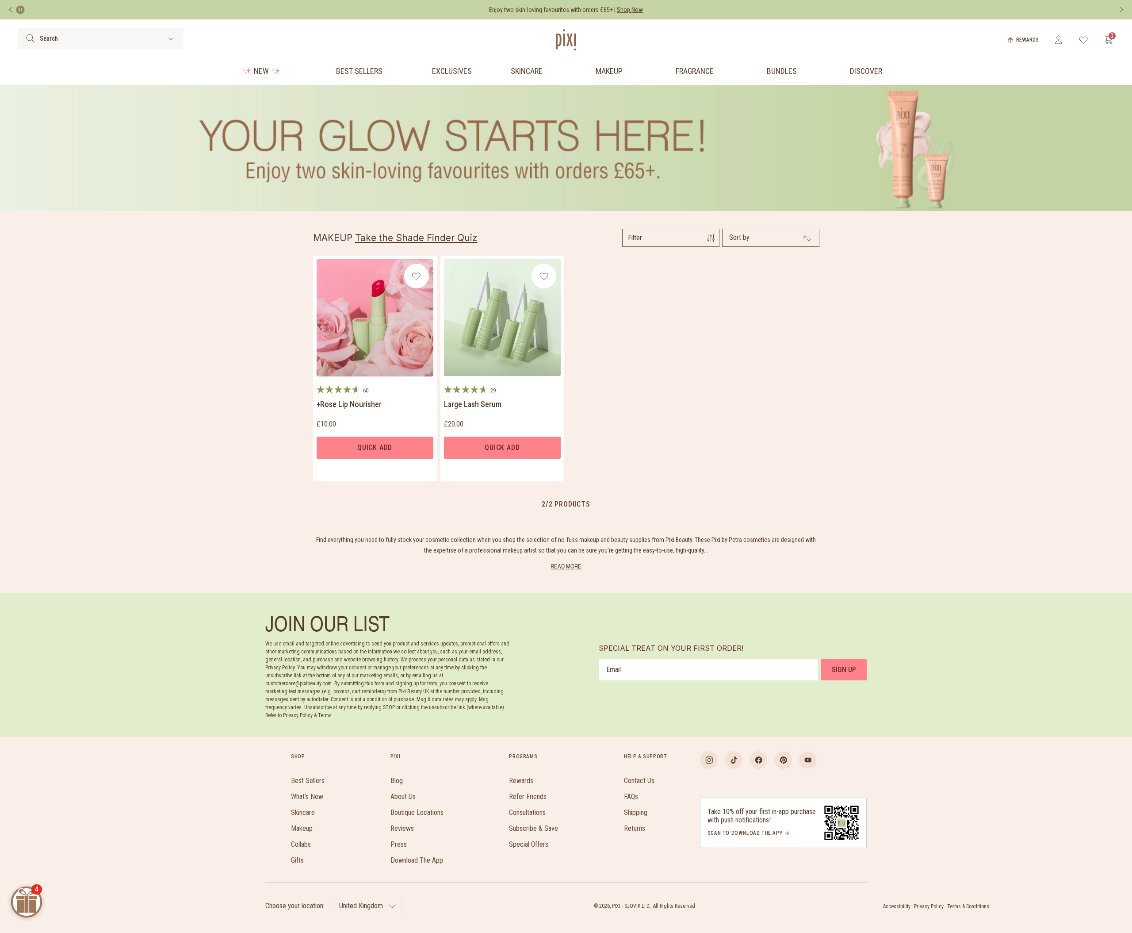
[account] (1058, 40)
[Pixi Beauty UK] (566, 39)
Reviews (402, 828)
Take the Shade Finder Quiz (416, 237)
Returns (634, 828)
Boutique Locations (417, 812)
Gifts (297, 860)
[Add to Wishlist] (416, 276)
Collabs (301, 844)
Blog (396, 780)
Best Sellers (359, 71)
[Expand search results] (171, 38)
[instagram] (709, 760)
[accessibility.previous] (10, 10)
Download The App (416, 860)
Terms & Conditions (968, 906)
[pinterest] (783, 760)
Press (398, 844)
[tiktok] (733, 760)
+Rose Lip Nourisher (349, 404)
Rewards (1027, 40)
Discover (866, 71)
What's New (307, 796)
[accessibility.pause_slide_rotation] (20, 9)
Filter (635, 238)
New (261, 71)
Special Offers (528, 844)
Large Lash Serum (472, 404)
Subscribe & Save (533, 828)
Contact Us (639, 780)
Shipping (635, 812)
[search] (30, 38)
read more (566, 566)
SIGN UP (844, 669)
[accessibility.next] (1121, 10)
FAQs (631, 796)
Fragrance (695, 71)
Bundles (782, 71)
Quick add (374, 447)
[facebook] (758, 760)
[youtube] (808, 760)
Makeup (609, 71)
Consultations (527, 812)
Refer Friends (528, 796)
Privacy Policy (929, 906)
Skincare (527, 71)
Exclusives (452, 71)
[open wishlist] (1083, 40)
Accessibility (896, 906)
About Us (403, 796)
